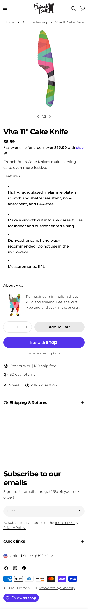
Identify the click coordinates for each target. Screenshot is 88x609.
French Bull (27, 588)
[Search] (73, 8)
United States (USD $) (29, 556)
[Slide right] (50, 116)
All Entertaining (34, 22)
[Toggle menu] (5, 8)
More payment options (44, 353)
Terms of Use (65, 523)
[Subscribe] (79, 511)
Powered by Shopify (57, 588)
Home (9, 22)
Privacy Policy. (14, 528)
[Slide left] (38, 116)
